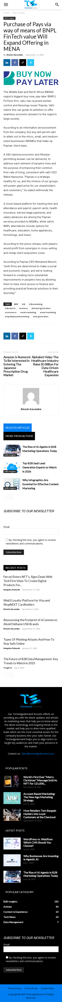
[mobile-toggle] (5, 4)
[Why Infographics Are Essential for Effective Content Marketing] (12, 484)
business (23, 308)
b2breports (10, 308)
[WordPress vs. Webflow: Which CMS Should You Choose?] (12, 843)
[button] (57, 4)
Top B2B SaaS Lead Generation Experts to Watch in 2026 (39, 467)
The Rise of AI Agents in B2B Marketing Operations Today (40, 874)
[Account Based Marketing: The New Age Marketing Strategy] (12, 798)
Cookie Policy (47, 988)
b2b (23, 304)
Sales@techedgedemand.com (37, 753)
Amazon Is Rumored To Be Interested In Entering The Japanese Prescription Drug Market (16, 366)
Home (6, 12)
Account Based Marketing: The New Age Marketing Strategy (39, 797)
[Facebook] (14, 62)
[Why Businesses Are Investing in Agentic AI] (12, 860)
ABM (16, 304)
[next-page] (11, 497)
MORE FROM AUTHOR (19, 436)
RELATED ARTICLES (18, 427)
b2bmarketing (36, 304)
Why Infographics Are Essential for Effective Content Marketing (40, 484)
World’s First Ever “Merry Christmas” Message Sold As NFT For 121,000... (40, 780)
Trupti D (7, 667)
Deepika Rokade (11, 589)
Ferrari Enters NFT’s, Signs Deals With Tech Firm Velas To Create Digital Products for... (27, 581)
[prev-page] (5, 497)
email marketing (28, 312)
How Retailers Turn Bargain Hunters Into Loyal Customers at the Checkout (39, 814)
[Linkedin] (6, 62)
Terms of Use (31, 988)
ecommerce (11, 312)
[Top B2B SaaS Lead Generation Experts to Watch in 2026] (12, 467)
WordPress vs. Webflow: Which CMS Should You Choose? (38, 842)
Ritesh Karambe (15, 54)
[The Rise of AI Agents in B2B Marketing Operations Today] (12, 451)
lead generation (40, 316)
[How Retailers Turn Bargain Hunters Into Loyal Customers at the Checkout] (12, 815)
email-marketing (48, 312)
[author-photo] (31, 404)
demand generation (41, 308)
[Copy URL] (22, 62)
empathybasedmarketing (17, 316)
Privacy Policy (14, 988)
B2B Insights (19, 12)
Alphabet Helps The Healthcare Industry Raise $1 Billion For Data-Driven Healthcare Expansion (45, 366)
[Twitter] (30, 62)
